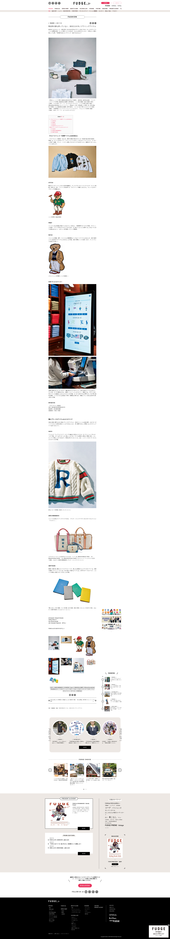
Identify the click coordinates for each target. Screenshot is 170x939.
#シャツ (58, 689)
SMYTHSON (54, 132)
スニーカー (107, 827)
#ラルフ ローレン (67, 691)
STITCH (53, 121)
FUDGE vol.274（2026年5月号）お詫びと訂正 (59, 840)
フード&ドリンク (75, 920)
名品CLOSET (54, 11)
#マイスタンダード (83, 689)
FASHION (50, 8)
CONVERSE (107, 819)
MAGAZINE (105, 8)
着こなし (113, 817)
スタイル (112, 819)
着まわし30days (118, 819)
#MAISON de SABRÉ (78, 687)
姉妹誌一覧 (111, 907)
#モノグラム (91, 689)
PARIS (62, 912)
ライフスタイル (74, 918)
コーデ (108, 807)
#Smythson (53, 689)
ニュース (59, 11)
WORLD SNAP (65, 8)
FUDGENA (91, 8)
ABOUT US (50, 933)
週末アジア (74, 923)
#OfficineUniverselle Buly (89, 687)
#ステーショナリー (65, 689)
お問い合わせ (56, 933)
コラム (73, 922)
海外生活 (86, 914)
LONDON (63, 914)
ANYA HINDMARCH (56, 130)
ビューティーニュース (75, 909)
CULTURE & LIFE (83, 8)
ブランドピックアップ (83, 11)
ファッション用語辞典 (93, 11)
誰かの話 (73, 929)
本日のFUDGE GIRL (66, 11)
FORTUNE (98, 8)
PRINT (53, 122)
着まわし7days (108, 11)
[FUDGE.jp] (82, 3)
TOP (49, 708)
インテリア (112, 805)
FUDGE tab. (57, 8)
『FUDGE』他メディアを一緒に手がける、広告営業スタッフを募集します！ (66, 844)
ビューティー (87, 909)
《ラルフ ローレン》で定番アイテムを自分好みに (60, 119)
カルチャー (74, 917)
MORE (83, 828)
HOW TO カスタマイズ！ (57, 125)
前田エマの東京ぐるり (75, 928)
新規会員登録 (85, 886)
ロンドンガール (110, 810)
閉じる (62, 116)
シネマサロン (74, 926)
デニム (119, 817)
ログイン (117, 3)
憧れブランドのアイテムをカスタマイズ (58, 127)
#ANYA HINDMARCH (58, 687)
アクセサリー (114, 11)
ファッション (87, 907)
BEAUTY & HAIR (74, 8)
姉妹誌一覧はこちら (114, 866)
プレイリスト (74, 925)
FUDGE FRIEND (75, 11)
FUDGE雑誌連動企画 (113, 821)
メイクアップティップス (76, 912)
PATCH (53, 124)
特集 (49, 11)
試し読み (115, 864)
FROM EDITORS (112, 909)
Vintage (121, 825)
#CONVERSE (66, 687)
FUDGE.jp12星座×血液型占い (112, 803)
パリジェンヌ (117, 808)
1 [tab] (83, 789)
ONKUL (106, 821)
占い (106, 817)
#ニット (72, 689)
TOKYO (62, 911)
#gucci (71, 687)
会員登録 (105, 3)
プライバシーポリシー (65, 933)
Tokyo (106, 805)
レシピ (86, 910)
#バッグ (76, 689)
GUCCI (53, 129)
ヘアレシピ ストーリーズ (76, 910)
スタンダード (101, 11)
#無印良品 (79, 691)
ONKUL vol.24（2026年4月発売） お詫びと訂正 (60, 848)
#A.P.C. (51, 687)
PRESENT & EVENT (114, 8)
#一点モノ (74, 691)
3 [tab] (86, 789)
